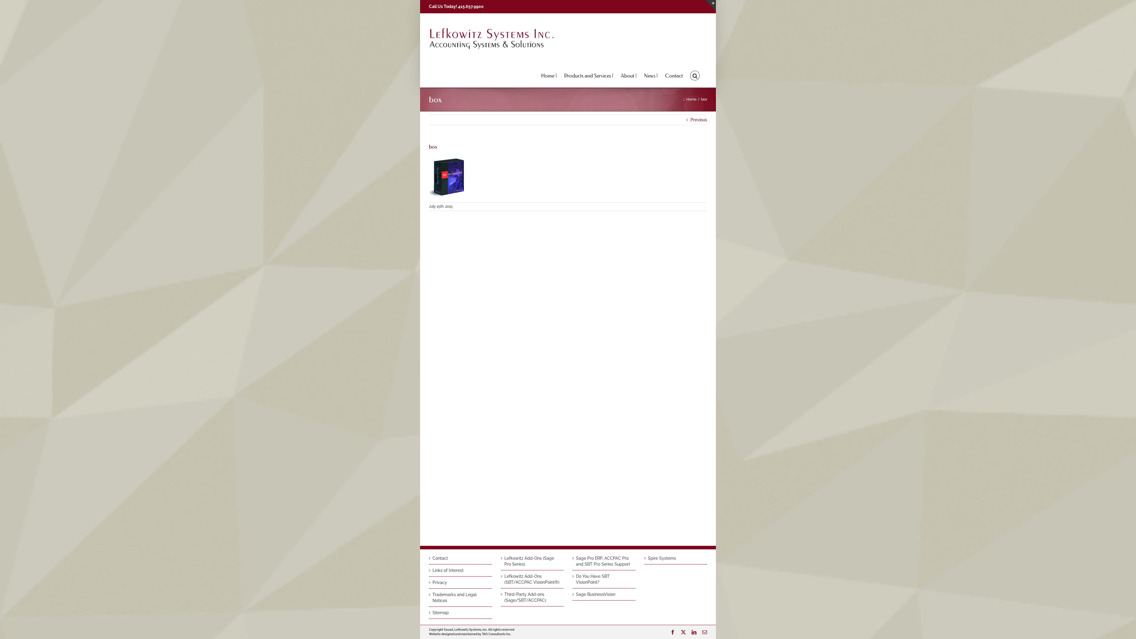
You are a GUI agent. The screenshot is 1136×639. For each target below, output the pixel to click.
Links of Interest (448, 570)
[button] (695, 75)
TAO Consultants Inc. (496, 634)
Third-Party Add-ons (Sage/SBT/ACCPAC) (525, 597)
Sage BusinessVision (595, 594)
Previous (698, 119)
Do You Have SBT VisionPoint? (593, 579)
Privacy (440, 582)
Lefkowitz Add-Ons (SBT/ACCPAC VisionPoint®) (531, 579)
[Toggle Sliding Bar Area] (710, 5)
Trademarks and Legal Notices (455, 597)
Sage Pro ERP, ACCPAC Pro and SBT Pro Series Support (603, 561)
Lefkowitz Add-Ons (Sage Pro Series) (529, 561)
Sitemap (441, 612)
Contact (440, 558)
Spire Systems (662, 558)
